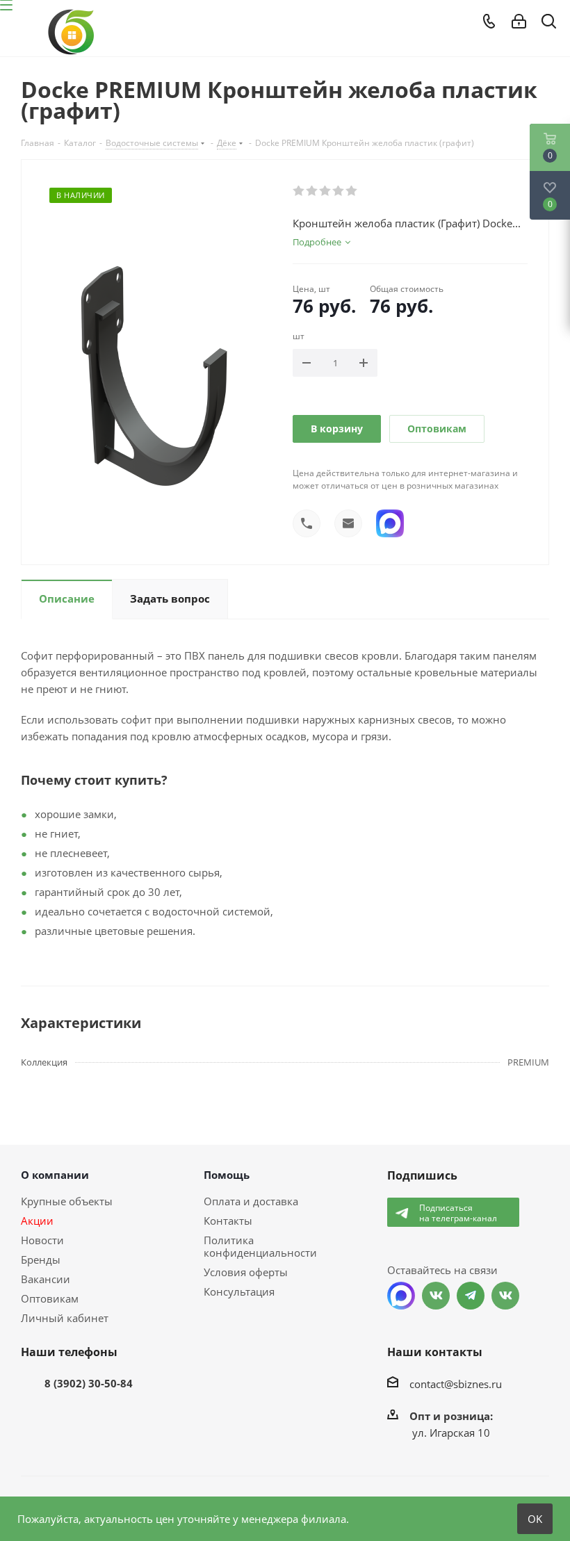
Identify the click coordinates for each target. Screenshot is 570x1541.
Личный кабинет (64, 1318)
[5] (352, 191)
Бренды (40, 1259)
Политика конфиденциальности (260, 1246)
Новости (42, 1240)
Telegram (470, 1296)
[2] (312, 191)
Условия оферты (246, 1272)
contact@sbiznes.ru (455, 1384)
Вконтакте (436, 1296)
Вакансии (45, 1279)
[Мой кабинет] (519, 21)
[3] (325, 191)
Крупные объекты (67, 1201)
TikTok (505, 1296)
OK (535, 1519)
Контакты (228, 1221)
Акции (37, 1221)
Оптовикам (436, 428)
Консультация (239, 1291)
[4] (338, 191)
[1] (299, 191)
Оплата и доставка (251, 1201)
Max (401, 1296)
